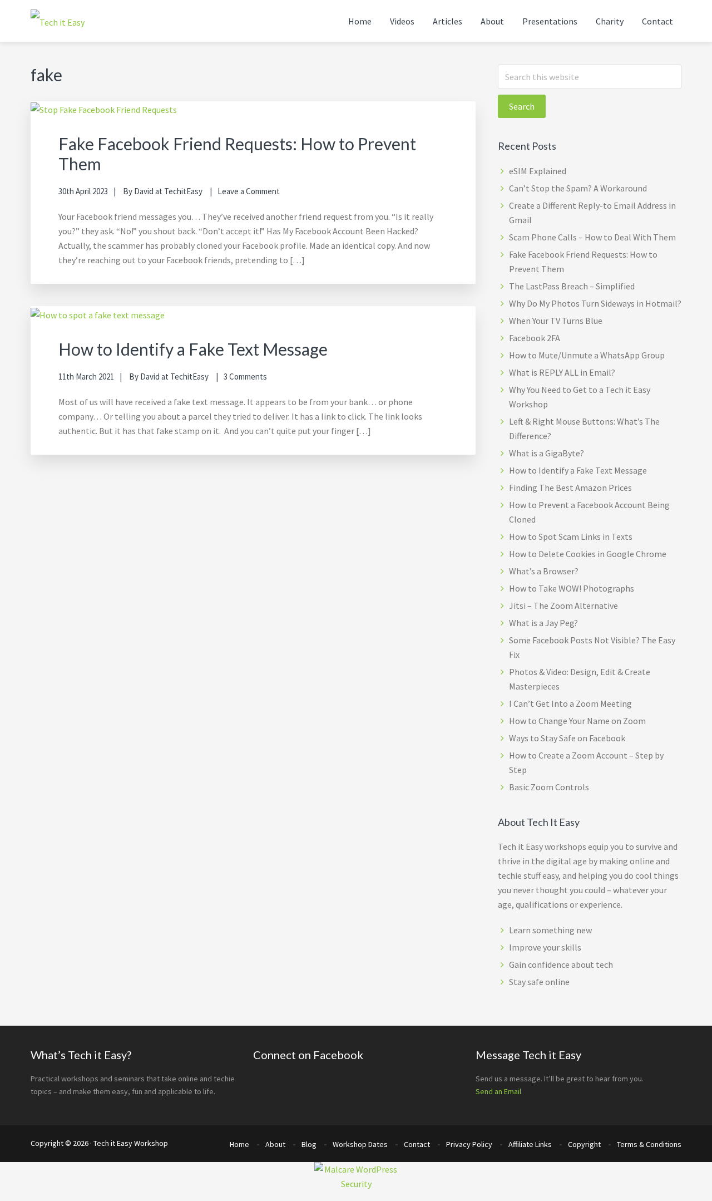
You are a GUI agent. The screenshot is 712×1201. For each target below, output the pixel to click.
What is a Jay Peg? (543, 622)
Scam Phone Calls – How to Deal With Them (592, 237)
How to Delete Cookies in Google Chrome (587, 553)
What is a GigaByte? (546, 453)
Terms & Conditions (649, 1144)
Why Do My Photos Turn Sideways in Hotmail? (595, 303)
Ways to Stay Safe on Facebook (567, 738)
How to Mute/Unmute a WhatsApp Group (587, 355)
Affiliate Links (530, 1144)
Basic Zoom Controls (549, 787)
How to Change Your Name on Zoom (577, 720)
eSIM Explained (537, 170)
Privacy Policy (469, 1144)
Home (239, 1144)
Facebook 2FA (534, 337)
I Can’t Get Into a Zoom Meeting (570, 703)
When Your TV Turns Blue (555, 320)
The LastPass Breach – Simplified (572, 286)
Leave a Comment (248, 191)
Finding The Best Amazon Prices (570, 487)
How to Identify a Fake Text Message (193, 349)
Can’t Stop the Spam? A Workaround (578, 188)
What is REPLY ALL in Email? (562, 372)
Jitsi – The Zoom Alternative (563, 605)
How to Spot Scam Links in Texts (570, 536)
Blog (309, 1144)
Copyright (584, 1144)
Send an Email (498, 1091)
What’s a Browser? (543, 571)
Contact (417, 1144)
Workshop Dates (360, 1144)
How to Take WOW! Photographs (571, 588)
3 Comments (245, 376)
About (275, 1144)
